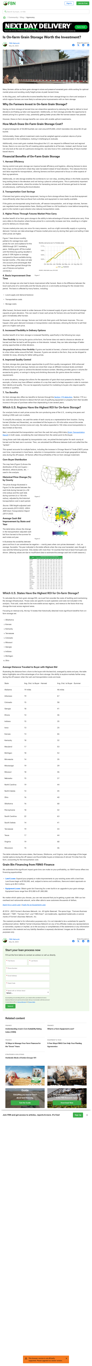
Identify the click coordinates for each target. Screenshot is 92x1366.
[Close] (66, 1358)
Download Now (67, 1103)
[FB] (5, 44)
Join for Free (83, 3)
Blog (22, 17)
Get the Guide (25, 1103)
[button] (46, 1115)
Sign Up (78, 1115)
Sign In (69, 3)
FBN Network (14, 43)
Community (13, 17)
